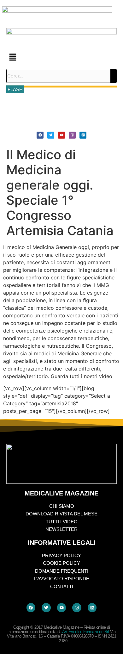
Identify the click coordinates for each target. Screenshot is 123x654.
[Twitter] (50, 135)
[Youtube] (61, 135)
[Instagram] (72, 135)
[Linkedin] (82, 135)
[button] (61, 57)
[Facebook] (40, 135)
